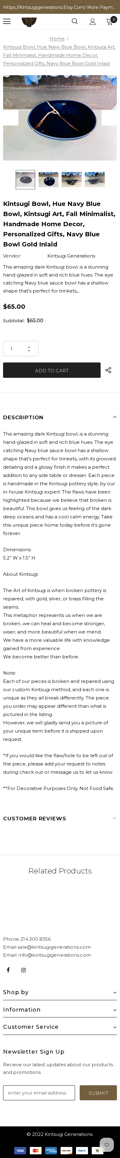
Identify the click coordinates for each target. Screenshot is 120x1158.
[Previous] (10, 118)
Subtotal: (14, 320)
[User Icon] (93, 21)
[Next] (109, 118)
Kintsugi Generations (71, 256)
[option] (60, 118)
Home (57, 38)
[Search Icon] (75, 21)
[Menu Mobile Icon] (6, 21)
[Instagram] (23, 969)
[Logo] (29, 21)
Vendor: (12, 256)
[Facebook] (8, 969)
